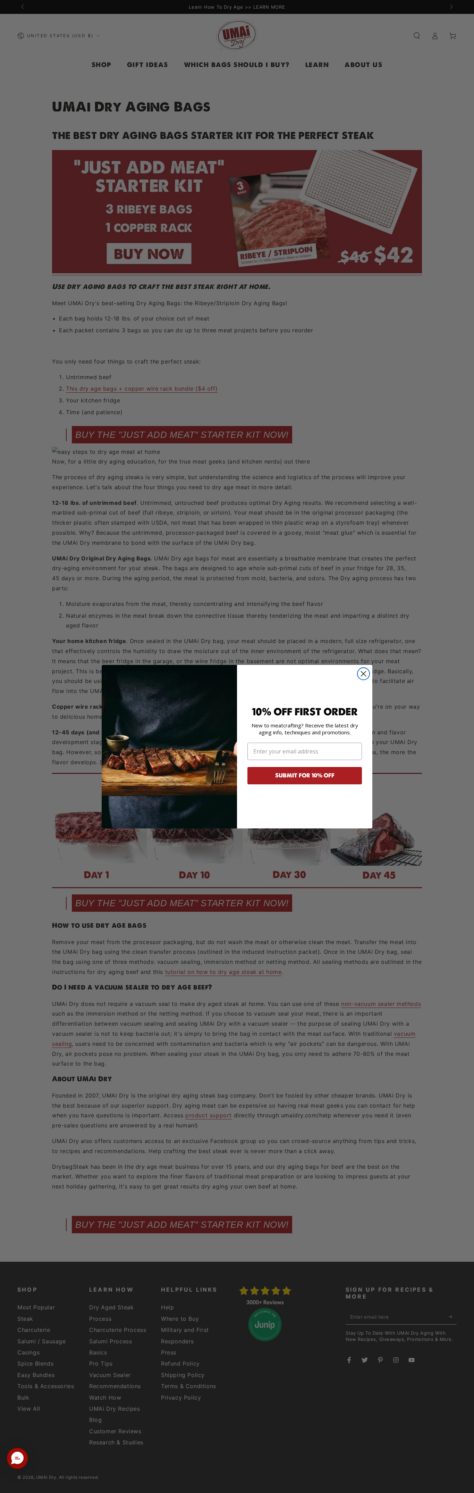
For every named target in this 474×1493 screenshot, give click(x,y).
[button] (17, 1458)
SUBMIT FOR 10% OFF (305, 775)
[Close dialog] (363, 674)
